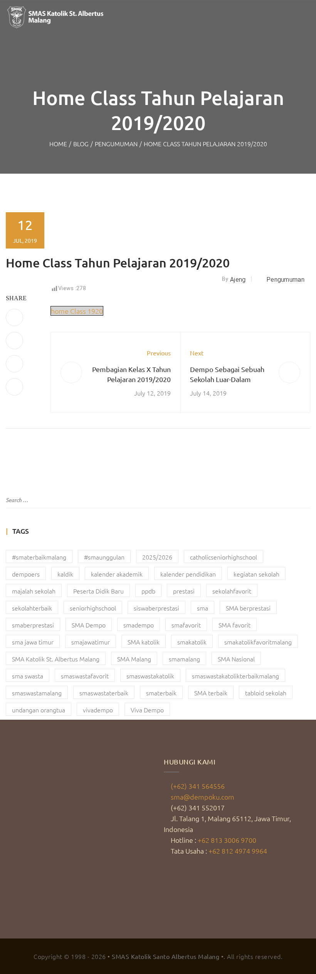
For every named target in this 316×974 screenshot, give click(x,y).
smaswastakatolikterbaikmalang (235, 675)
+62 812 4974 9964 (237, 850)
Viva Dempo (147, 709)
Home (58, 143)
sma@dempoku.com (202, 796)
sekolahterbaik (32, 608)
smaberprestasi (33, 625)
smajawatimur (90, 641)
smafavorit (186, 625)
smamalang (184, 658)
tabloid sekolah (265, 692)
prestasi (184, 591)
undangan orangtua (38, 709)
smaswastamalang (37, 692)
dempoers (26, 574)
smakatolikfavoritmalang (258, 641)
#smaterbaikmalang (39, 557)
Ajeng (238, 279)
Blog (81, 143)
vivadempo (98, 709)
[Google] (14, 387)
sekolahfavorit (231, 591)
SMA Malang (134, 658)
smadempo (138, 625)
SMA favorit (234, 625)
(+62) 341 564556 (198, 785)
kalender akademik (117, 574)
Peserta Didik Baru (98, 591)
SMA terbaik (210, 692)
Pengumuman (116, 143)
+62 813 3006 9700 (227, 839)
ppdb (148, 591)
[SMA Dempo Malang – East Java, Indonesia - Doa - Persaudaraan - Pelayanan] (56, 17)
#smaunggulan (104, 557)
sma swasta (27, 675)
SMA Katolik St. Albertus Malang (55, 658)
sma (202, 608)
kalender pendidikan (188, 574)
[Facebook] (14, 317)
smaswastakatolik (150, 675)
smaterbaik (161, 692)
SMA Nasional (236, 658)
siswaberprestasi (156, 608)
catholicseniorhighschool (223, 557)
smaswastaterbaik (103, 692)
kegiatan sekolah (256, 574)
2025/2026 (157, 557)
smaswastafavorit (85, 675)
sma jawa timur (33, 641)
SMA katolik (144, 641)
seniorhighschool (93, 608)
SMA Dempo (89, 625)
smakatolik (192, 641)
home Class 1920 (77, 310)
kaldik (65, 574)
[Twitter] (14, 340)
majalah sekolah (33, 591)
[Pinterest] (14, 363)
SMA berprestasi (248, 608)
